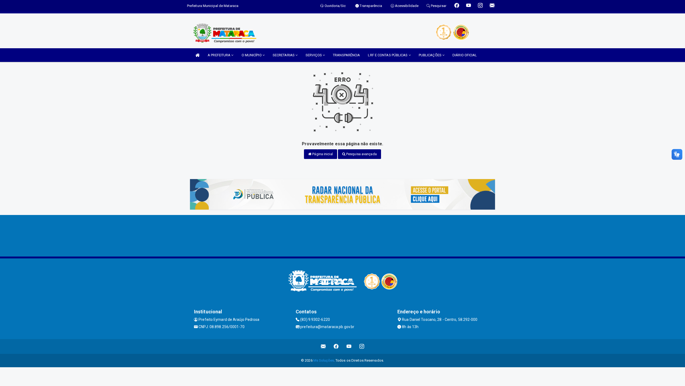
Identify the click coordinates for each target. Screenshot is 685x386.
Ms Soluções (323, 360)
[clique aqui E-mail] (323, 346)
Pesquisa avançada (361, 154)
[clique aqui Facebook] (336, 346)
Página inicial (322, 154)
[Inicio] (197, 55)
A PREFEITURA (219, 55)
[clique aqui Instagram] (362, 346)
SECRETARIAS (284, 55)
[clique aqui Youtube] (349, 346)
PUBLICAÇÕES (430, 55)
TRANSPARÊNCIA (346, 55)
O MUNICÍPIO (252, 55)
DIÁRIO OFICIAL (464, 55)
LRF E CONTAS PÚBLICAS (388, 55)
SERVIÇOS (314, 55)
